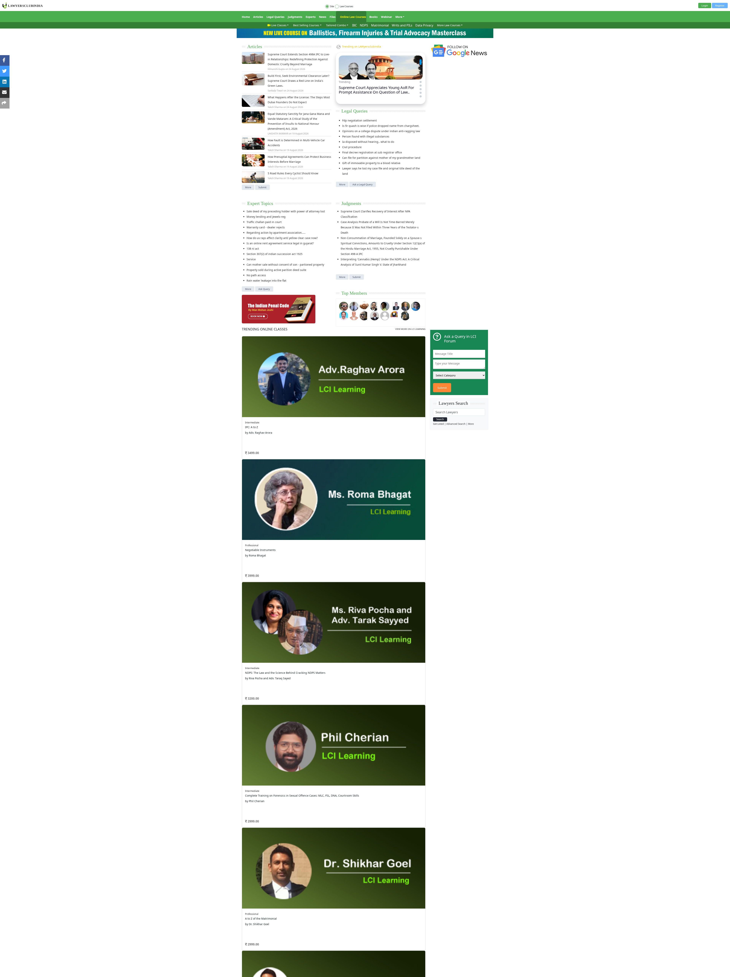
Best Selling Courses (306, 25)
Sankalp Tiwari (275, 90)
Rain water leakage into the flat (266, 280)
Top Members (354, 293)
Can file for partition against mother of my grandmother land (381, 158)
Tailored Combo (336, 25)
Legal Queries (275, 17)
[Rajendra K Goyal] (343, 306)
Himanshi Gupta (276, 69)
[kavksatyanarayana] (395, 315)
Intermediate (252, 422)
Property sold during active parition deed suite (276, 270)
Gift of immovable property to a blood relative (371, 163)
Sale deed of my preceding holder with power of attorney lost (286, 211)
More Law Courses (448, 25)
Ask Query (264, 289)
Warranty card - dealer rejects (266, 227)
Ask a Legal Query (362, 184)
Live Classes (278, 25)
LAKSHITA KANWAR (278, 133)
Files (333, 17)
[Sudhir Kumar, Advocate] (395, 306)
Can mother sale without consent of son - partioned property (285, 264)
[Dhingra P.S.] (354, 315)
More (398, 17)
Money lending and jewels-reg (266, 216)
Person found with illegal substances (365, 136)
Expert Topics (260, 203)
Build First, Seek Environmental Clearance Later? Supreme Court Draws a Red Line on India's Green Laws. (298, 80)
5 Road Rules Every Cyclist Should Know (293, 173)
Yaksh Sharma (275, 107)
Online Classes (264, 329)
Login (704, 5)
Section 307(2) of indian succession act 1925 (274, 254)
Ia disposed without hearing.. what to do (368, 142)
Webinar (386, 17)
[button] (421, 60)
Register (719, 5)
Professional (251, 545)
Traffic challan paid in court (264, 222)
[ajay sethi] (415, 306)
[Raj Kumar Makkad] (354, 306)
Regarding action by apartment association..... (276, 232)
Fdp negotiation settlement (359, 120)
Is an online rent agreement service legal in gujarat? (280, 243)
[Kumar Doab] (364, 306)
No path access (256, 275)
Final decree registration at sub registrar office (372, 152)
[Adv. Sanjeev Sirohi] (384, 315)
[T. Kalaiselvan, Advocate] (374, 306)
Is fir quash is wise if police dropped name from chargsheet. (380, 126)
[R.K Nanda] (374, 315)
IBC (354, 25)
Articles (258, 17)
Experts (311, 17)
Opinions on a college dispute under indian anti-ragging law (381, 131)
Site (332, 6)
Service (251, 259)
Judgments (295, 17)
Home (246, 17)
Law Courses (346, 6)
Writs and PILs (402, 25)
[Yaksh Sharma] (405, 315)
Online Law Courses (352, 17)
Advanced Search (456, 423)
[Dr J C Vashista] (405, 306)
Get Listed (438, 423)
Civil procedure (352, 147)
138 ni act (253, 248)
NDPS (364, 25)
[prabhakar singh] (364, 315)
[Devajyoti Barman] (384, 306)
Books (373, 17)
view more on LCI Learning (410, 329)
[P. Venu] (343, 315)
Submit (262, 187)
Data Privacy (424, 25)
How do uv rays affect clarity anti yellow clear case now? (282, 238)
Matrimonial (380, 25)
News (322, 17)
